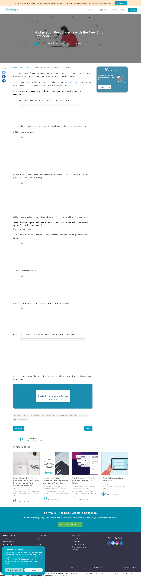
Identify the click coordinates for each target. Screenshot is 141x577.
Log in (123, 10)
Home (15, 67)
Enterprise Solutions (79, 547)
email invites (35, 415)
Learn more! (121, 3)
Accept (33, 570)
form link (73, 415)
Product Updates (26, 67)
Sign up (132, 10)
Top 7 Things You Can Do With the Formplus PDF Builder (83, 480)
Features (114, 10)
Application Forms (9, 539)
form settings (83, 415)
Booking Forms (8, 542)
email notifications (48, 415)
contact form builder (21, 415)
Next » (88, 428)
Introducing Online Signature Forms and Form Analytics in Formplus (55, 480)
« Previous (19, 428)
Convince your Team (79, 544)
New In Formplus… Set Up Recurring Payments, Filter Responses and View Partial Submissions (26, 482)
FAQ (72, 567)
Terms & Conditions (130, 567)
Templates (102, 10)
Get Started (105, 87)
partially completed (73, 82)
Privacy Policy (99, 567)
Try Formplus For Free (70, 524)
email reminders (62, 415)
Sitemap (75, 550)
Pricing (91, 10)
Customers (76, 542)
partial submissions (21, 419)
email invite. (62, 85)
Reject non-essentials (14, 570)
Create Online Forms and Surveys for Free (53, 397)
